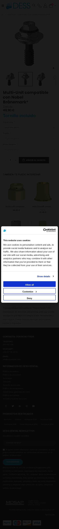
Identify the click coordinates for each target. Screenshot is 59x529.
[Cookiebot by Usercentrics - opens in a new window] (43, 230)
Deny (29, 298)
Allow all (29, 285)
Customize (27, 291)
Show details (43, 276)
